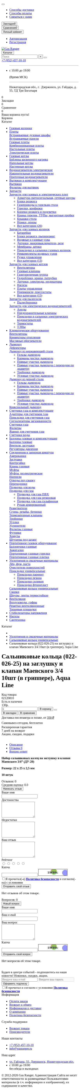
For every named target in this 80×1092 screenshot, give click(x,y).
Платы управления (29, 288)
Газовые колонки (20, 128)
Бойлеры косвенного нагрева (28, 159)
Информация (10, 994)
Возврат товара (19, 1028)
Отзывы (15, 748)
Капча (6, 867)
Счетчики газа (18, 424)
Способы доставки (21, 9)
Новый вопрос (11, 903)
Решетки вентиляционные (26, 606)
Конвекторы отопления (24, 337)
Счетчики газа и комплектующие (31, 410)
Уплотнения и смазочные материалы (33, 560)
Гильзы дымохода (28, 354)
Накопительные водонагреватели (31, 173)
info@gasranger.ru (20, 1048)
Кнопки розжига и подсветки (36, 211)
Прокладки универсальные (27, 571)
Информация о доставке (25, 1008)
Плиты (13, 131)
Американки (17, 456)
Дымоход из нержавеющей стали (31, 351)
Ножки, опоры (27, 222)
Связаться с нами (20, 16)
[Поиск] (45, 57)
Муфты (14, 470)
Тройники (16, 518)
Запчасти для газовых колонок (29, 229)
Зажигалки (16, 550)
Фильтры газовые (21, 529)
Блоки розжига (27, 201)
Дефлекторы (17, 347)
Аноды (21, 309)
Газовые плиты (19, 142)
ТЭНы (21, 327)
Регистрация (17, 42)
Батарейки (24, 232)
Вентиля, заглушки (22, 445)
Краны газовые (19, 466)
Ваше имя (8, 792)
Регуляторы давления (23, 449)
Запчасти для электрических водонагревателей (40, 306)
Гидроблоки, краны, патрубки (37, 278)
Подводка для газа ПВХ (33, 494)
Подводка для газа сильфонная (37, 501)
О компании (17, 1011)
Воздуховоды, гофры (23, 602)
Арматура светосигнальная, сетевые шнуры (46, 198)
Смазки (14, 592)
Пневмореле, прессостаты (34, 292)
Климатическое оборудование (29, 330)
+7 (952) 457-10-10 (14, 60)
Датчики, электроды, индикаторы (39, 281)
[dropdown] (3, 4)
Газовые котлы (19, 156)
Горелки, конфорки (30, 208)
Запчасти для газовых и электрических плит (38, 194)
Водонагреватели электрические (31, 170)
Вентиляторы (26, 267)
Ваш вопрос (9, 922)
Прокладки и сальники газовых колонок (44, 250)
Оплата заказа (18, 1001)
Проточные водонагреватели (28, 177)
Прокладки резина (29, 578)
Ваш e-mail (9, 914)
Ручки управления (29, 257)
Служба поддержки (14, 1021)
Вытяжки (15, 184)
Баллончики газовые (23, 546)
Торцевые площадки (23, 609)
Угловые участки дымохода (35, 375)
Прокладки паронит (30, 574)
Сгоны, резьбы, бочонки (25, 511)
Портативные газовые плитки (29, 557)
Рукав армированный (31, 504)
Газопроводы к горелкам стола (37, 205)
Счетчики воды (19, 435)
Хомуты (14, 536)
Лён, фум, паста (19, 564)
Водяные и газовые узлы (33, 239)
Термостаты (25, 323)
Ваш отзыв (9, 840)
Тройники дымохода (30, 372)
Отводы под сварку (22, 480)
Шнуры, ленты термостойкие (28, 595)
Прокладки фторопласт (32, 585)
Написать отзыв (12, 788)
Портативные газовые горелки (29, 553)
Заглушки (15, 459)
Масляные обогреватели (25, 340)
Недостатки (9, 820)
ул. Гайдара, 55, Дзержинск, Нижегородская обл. (41, 1061)
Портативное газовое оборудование (33, 543)
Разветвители (18, 508)
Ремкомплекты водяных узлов (37, 253)
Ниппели (15, 476)
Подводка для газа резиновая (36, 497)
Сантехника (17, 619)
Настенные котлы (21, 166)
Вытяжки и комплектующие (28, 180)
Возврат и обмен (20, 1004)
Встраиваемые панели (24, 138)
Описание (16, 744)
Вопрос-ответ (18, 751)
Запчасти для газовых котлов (28, 264)
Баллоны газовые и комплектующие (33, 438)
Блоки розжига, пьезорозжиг (36, 236)
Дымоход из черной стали (26, 379)
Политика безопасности (25, 1015)
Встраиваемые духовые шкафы (29, 135)
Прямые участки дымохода (35, 361)
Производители (19, 1031)
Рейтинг (7, 859)
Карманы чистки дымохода (35, 358)
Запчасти (15, 191)
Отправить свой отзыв (16, 886)
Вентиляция (17, 599)
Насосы (22, 285)
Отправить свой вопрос (17, 954)
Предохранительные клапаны (37, 313)
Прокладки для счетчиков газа (29, 417)
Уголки (14, 522)
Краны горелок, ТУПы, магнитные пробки (45, 215)
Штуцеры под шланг (23, 539)
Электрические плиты (24, 152)
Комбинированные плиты (26, 145)
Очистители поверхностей (27, 567)
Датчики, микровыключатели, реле (40, 243)
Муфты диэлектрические (26, 473)
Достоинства (10, 800)
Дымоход (15, 344)
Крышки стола (27, 218)
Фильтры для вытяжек (24, 187)
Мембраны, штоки (29, 246)
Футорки (15, 532)
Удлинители (17, 525)
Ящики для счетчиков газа (26, 431)
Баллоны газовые (20, 442)
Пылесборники (27, 302)
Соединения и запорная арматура (31, 452)
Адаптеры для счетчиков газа (28, 414)
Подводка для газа (21, 490)
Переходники (18, 483)
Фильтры (15, 428)
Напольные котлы (21, 163)
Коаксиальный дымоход (25, 407)
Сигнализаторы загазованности (30, 421)
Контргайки (17, 463)
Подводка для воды (22, 487)
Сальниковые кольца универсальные (33, 588)
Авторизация (18, 38)
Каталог (7, 52)
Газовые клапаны (28, 271)
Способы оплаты (20, 13)
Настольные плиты (22, 149)
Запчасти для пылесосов (25, 299)
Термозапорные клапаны (25, 515)
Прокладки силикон (30, 581)
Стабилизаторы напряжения (28, 612)
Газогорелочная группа (32, 274)
